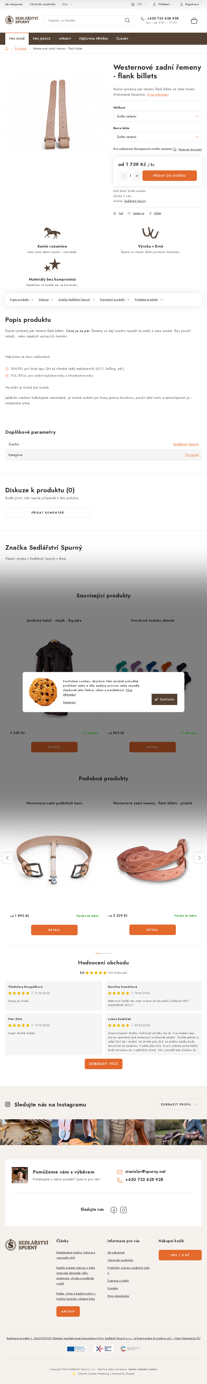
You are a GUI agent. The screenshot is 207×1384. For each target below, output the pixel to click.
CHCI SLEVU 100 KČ (144, 706)
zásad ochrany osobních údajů (155, 719)
